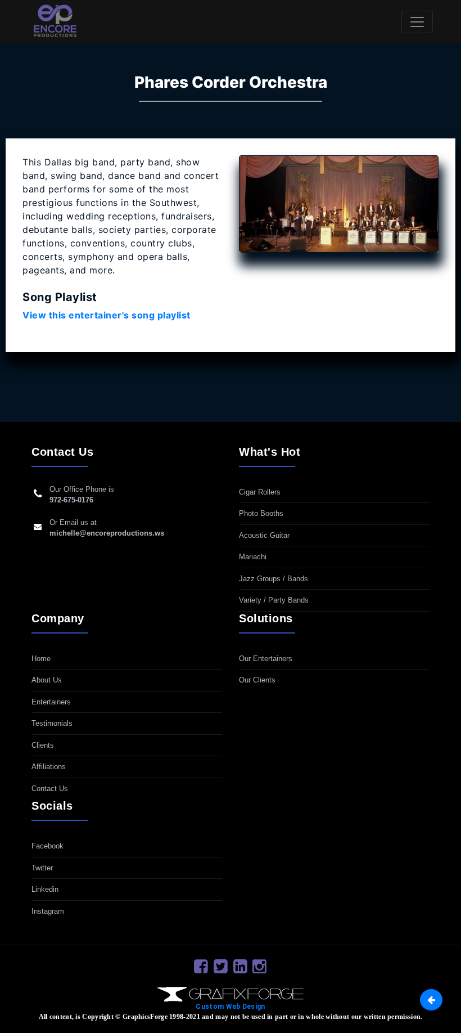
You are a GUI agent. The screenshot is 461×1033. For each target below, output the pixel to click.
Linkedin (44, 889)
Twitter (42, 868)
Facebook (47, 846)
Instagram (47, 911)
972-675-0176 (71, 500)
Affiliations (48, 766)
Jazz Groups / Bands (273, 578)
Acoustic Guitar (264, 535)
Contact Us (49, 788)
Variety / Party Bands (274, 600)
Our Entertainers (265, 658)
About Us (46, 680)
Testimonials (52, 723)
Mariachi (252, 557)
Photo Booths (261, 513)
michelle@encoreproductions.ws (106, 533)
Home (41, 658)
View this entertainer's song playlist (106, 315)
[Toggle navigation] (417, 22)
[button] (431, 999)
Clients (42, 745)
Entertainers (51, 702)
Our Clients (257, 680)
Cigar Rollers (260, 492)
